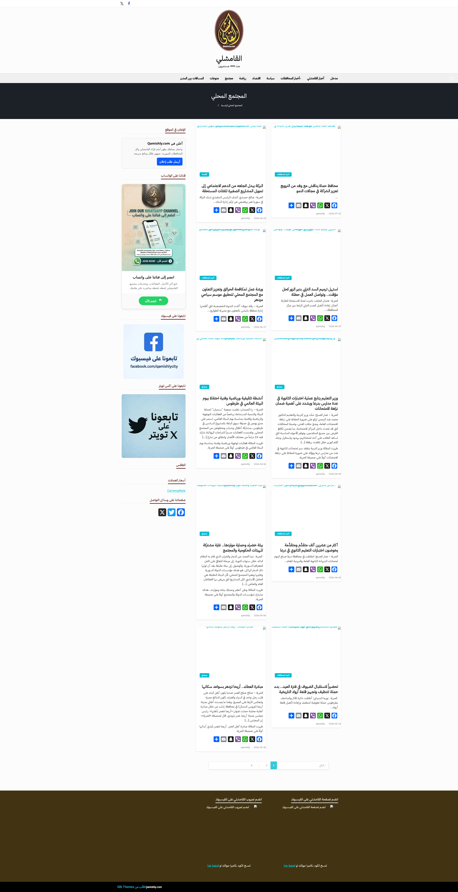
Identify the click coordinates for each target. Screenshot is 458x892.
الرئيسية (224, 105)
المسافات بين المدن (192, 78)
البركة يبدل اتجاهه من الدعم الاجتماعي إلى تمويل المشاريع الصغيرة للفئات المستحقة (232, 188)
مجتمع (229, 78)
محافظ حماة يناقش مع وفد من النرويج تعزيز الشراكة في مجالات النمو (309, 188)
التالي (321, 765)
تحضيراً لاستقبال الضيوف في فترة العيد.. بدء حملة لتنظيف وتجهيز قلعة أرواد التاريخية (306, 689)
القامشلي (229, 58)
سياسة (271, 78)
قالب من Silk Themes (131, 887)
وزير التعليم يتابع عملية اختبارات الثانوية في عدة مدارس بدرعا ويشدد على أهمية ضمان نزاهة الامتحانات (307, 403)
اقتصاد (256, 78)
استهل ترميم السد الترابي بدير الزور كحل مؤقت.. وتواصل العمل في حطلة (310, 292)
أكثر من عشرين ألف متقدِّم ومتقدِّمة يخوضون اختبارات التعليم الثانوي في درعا (309, 548)
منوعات (214, 78)
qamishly (320, 213)
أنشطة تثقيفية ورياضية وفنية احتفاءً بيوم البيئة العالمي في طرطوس (233, 401)
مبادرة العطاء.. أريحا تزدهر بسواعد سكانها (232, 686)
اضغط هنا (289, 866)
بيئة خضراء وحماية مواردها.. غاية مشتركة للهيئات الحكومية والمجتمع (233, 548)
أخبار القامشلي (315, 78)
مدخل (334, 78)
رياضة (242, 78)
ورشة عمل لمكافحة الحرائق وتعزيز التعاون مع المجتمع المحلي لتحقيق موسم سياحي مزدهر (232, 294)
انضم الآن (150, 301)
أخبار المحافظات (290, 78)
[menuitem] (334, 78)
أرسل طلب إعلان (169, 162)
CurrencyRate (176, 491)
